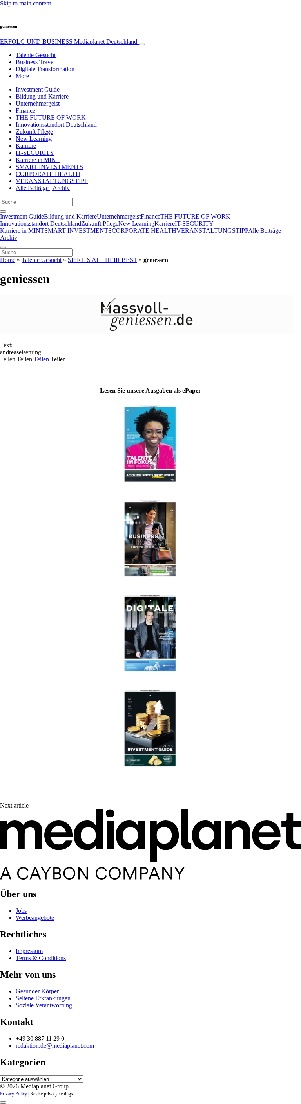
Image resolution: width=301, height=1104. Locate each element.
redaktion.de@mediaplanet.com (55, 1045)
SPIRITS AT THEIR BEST (102, 260)
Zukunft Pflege (34, 131)
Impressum (29, 951)
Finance (25, 110)
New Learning (34, 138)
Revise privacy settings (51, 1094)
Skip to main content (25, 3)
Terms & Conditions (41, 958)
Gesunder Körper (37, 991)
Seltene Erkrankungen (43, 998)
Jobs (21, 910)
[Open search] (3, 211)
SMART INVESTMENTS (49, 166)
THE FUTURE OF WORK (51, 117)
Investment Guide (38, 89)
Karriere (26, 145)
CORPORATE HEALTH (48, 174)
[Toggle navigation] (142, 44)
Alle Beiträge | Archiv (43, 188)
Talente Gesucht (36, 55)
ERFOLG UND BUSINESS (68, 41)
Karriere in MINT (38, 159)
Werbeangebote (35, 917)
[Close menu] (3, 247)
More (22, 76)
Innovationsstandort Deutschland (56, 124)
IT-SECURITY (35, 152)
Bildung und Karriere (42, 96)
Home (7, 260)
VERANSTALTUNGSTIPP (52, 181)
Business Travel (35, 62)
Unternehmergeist (38, 103)
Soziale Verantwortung (44, 1005)
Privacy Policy (13, 1094)
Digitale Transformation (45, 69)
